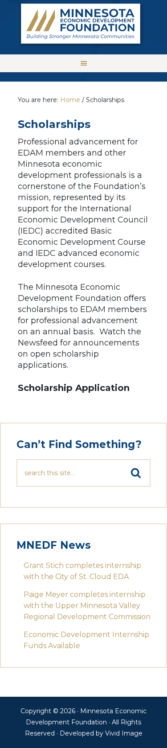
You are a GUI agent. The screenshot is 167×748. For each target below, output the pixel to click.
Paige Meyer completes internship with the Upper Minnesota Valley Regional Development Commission (87, 605)
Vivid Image (124, 733)
